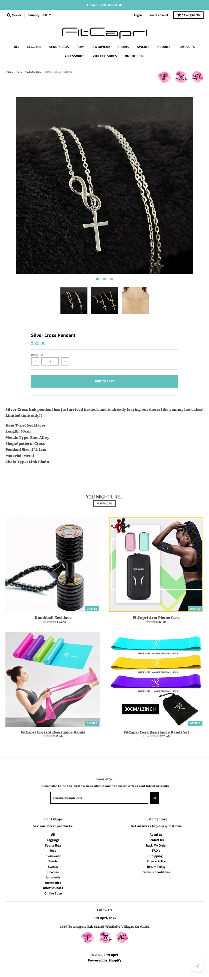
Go (154, 798)
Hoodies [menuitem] (164, 46)
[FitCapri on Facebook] (164, 78)
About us (156, 834)
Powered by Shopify (105, 960)
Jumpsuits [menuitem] (187, 46)
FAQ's (156, 850)
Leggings (53, 839)
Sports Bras (53, 845)
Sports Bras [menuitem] (59, 46)
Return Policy (156, 866)
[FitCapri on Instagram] (181, 78)
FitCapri (111, 954)
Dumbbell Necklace (53, 617)
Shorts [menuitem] (123, 46)
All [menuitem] (16, 46)
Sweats (53, 866)
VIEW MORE (104, 503)
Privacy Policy (156, 861)
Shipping (156, 856)
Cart (191, 15)
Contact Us (156, 839)
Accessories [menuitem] (74, 56)
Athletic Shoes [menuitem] (105, 56)
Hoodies (53, 872)
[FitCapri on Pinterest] (197, 78)
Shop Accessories (29, 72)
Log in (138, 15)
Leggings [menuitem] (34, 46)
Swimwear (53, 856)
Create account (158, 15)
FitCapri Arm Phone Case (156, 617)
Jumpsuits (53, 877)
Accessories (53, 882)
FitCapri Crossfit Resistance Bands (53, 732)
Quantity (37, 355)
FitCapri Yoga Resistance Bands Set (156, 732)
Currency (33, 15)
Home (9, 72)
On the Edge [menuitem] (135, 56)
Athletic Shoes (53, 887)
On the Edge (53, 893)
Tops (53, 850)
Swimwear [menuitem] (101, 46)
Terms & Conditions (156, 872)
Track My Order (156, 845)
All (53, 834)
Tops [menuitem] (81, 46)
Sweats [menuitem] (143, 46)
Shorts (53, 861)
